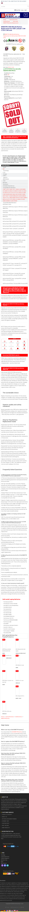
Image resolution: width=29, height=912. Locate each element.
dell (8, 74)
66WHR (7, 201)
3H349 (7, 194)
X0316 (4, 199)
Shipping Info (5, 823)
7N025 (10, 197)
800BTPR (15, 197)
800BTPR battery (5, 718)
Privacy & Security (7, 814)
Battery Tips (4, 860)
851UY (19, 197)
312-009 (5, 192)
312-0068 (18, 199)
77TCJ (7, 197)
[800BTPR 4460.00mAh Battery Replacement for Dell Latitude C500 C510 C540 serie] (14, 35)
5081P (20, 194)
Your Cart (18, 10)
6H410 (20, 196)
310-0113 (8, 199)
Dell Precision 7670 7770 (8, 618)
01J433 (11, 201)
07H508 (15, 201)
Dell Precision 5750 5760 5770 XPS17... (11, 625)
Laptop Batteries (13, 19)
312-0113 (9, 192)
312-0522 (22, 199)
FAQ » (2, 838)
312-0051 (24, 191)
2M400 (24, 189)
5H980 (14, 196)
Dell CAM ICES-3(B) (7, 612)
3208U (4, 201)
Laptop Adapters (5, 858)
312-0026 (10, 191)
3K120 (17, 194)
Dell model (15, 21)
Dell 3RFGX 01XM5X (7, 614)
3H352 (10, 194)
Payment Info (5, 821)
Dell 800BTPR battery (17, 731)
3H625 (14, 194)
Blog (2, 861)
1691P (7, 189)
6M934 (24, 196)
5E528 (10, 196)
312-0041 (19, 191)
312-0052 (13, 199)
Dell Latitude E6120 (7, 609)
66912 (17, 196)
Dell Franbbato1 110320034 (9, 630)
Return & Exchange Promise (9, 818)
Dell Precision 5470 (7, 610)
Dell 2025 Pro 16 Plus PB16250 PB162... (11, 605)
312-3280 (23, 192)
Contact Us (15, 907)
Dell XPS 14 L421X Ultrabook (9, 629)
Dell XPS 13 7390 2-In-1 (8, 627)
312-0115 (14, 192)
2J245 (20, 189)
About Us (4, 816)
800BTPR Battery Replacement (10, 23)
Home (4, 19)
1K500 (10, 189)
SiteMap (3, 855)
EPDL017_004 (11, 67)
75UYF (4, 197)
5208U (23, 194)
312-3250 (18, 192)
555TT (7, 196)
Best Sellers (5, 825)
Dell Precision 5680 (7, 621)
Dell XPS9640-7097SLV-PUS (9, 616)
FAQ (23, 907)
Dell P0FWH (6, 623)
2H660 (17, 189)
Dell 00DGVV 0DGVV (8, 607)
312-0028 (14, 191)
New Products (6, 827)
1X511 (14, 189)
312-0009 (5, 191)
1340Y (4, 189)
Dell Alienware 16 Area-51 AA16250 (10, 603)
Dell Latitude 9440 (7, 632)
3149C (4, 194)
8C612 (22, 197)
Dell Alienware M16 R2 (8, 601)
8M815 (25, 197)
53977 (4, 196)
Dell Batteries (6, 21)
